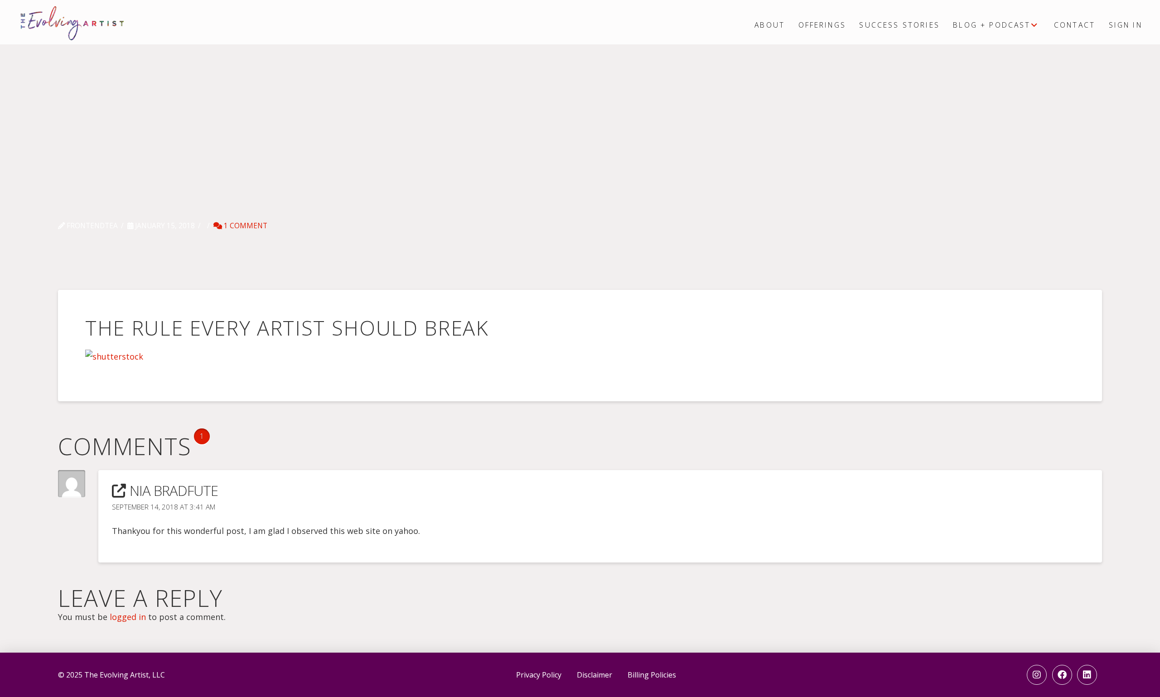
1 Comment (244, 226)
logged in (128, 616)
